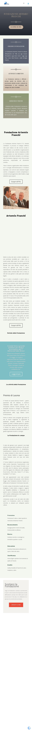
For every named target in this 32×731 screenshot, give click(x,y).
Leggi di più (16, 374)
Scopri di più (16, 27)
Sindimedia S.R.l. (20, 720)
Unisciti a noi (16, 605)
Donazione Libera (16, 669)
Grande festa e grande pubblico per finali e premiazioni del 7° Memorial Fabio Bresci (16, 348)
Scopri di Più (16, 181)
